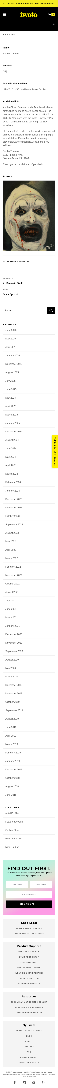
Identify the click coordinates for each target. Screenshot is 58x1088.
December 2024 (13, 431)
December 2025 (13, 364)
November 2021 (13, 575)
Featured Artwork (18, 262)
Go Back (10, 35)
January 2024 (12, 490)
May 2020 (10, 668)
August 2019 (12, 719)
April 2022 (10, 550)
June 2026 (11, 330)
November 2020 (13, 643)
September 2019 (14, 710)
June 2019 (11, 727)
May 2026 (10, 338)
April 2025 (10, 406)
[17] (5, 71)
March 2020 (11, 676)
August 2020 (12, 659)
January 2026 (12, 355)
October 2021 (12, 583)
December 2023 (13, 499)
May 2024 (10, 457)
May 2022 (10, 541)
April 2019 (10, 735)
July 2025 (10, 381)
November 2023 (13, 507)
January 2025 (12, 423)
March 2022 (11, 558)
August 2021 (12, 592)
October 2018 (12, 778)
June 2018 (11, 795)
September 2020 (14, 651)
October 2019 (12, 702)
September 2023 (14, 524)
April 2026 (10, 347)
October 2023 (12, 516)
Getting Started (13, 830)
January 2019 (12, 761)
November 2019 (13, 693)
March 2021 (11, 617)
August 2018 (12, 786)
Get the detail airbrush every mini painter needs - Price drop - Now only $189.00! (29, 5)
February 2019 (13, 752)
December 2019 (13, 685)
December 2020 (13, 634)
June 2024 (11, 448)
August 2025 (12, 372)
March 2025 (11, 414)
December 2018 (13, 769)
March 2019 (11, 744)
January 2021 (12, 626)
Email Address (29, 894)
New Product (12, 847)
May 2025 (10, 398)
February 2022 (13, 566)
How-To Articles (13, 838)
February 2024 (13, 482)
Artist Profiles (12, 813)
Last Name (41, 884)
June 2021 (11, 609)
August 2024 (12, 440)
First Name (17, 884)
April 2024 (10, 465)
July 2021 (10, 600)
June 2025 (11, 389)
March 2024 (11, 474)
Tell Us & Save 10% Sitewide (55, 451)
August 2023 (12, 533)
